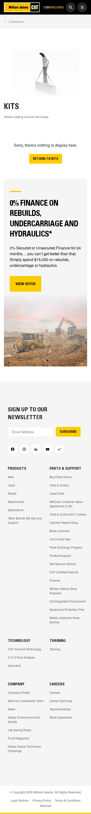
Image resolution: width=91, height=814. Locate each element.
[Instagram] (24, 449)
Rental (12, 493)
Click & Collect (59, 485)
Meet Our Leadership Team (26, 701)
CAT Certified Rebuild (64, 572)
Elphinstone (16, 510)
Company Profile (19, 692)
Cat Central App (60, 539)
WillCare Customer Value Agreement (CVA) (66, 504)
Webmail (45, 806)
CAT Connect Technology (24, 649)
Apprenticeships (60, 709)
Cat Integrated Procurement (68, 601)
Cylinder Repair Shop (64, 522)
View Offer (25, 283)
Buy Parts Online (61, 477)
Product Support (60, 555)
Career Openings (61, 701)
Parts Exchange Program (66, 547)
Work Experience (61, 717)
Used (11, 485)
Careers (55, 692)
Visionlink (14, 665)
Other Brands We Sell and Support (25, 520)
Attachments (16, 502)
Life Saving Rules (19, 730)
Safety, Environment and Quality (24, 719)
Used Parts (57, 493)
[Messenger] (59, 449)
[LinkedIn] (36, 449)
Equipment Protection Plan (67, 609)
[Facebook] (12, 449)
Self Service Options (63, 564)
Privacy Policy (42, 800)
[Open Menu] (82, 7)
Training (55, 649)
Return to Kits (45, 158)
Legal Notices (19, 800)
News (11, 709)
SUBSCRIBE (68, 431)
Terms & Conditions (68, 800)
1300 (53, 7)
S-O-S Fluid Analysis (21, 657)
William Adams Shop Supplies (63, 590)
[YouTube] (47, 449)
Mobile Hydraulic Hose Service (65, 620)
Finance (55, 580)
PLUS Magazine (18, 738)
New (11, 477)
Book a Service (59, 531)
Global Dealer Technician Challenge (24, 748)
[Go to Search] (70, 7)
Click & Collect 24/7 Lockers (68, 514)
